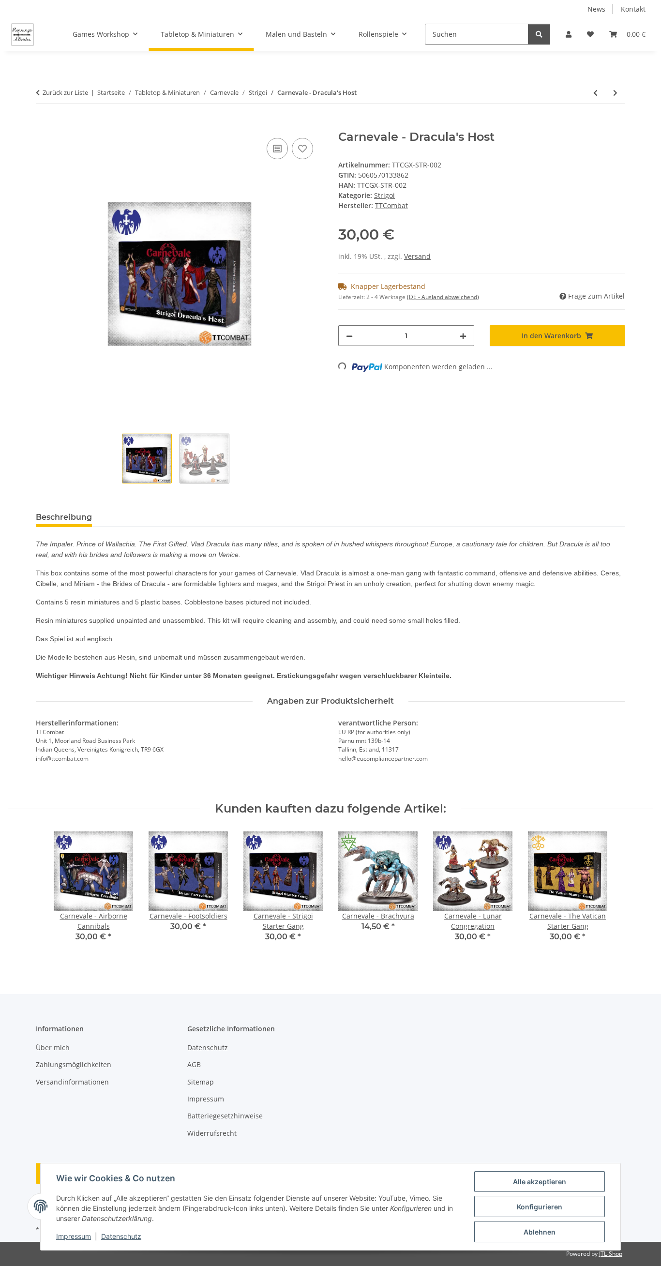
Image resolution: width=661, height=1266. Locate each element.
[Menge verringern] (349, 336)
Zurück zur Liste (65, 92)
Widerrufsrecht (212, 1133)
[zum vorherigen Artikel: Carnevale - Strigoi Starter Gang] (595, 92)
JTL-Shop (610, 1254)
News (596, 9)
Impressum (73, 1236)
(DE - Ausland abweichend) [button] (443, 297)
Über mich (53, 1047)
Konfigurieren (539, 1207)
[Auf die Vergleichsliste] (277, 148)
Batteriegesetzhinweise (225, 1115)
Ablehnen (540, 1232)
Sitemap (200, 1081)
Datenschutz (121, 1236)
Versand (417, 256)
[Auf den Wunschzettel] (302, 148)
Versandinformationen (72, 1081)
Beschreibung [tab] (64, 517)
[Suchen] (539, 34)
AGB (194, 1064)
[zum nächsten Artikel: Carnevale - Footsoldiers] (615, 92)
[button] (568, 34)
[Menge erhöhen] (463, 336)
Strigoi (384, 195)
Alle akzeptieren (539, 1181)
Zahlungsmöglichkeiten (73, 1064)
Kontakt (633, 9)
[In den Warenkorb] (43, 125)
